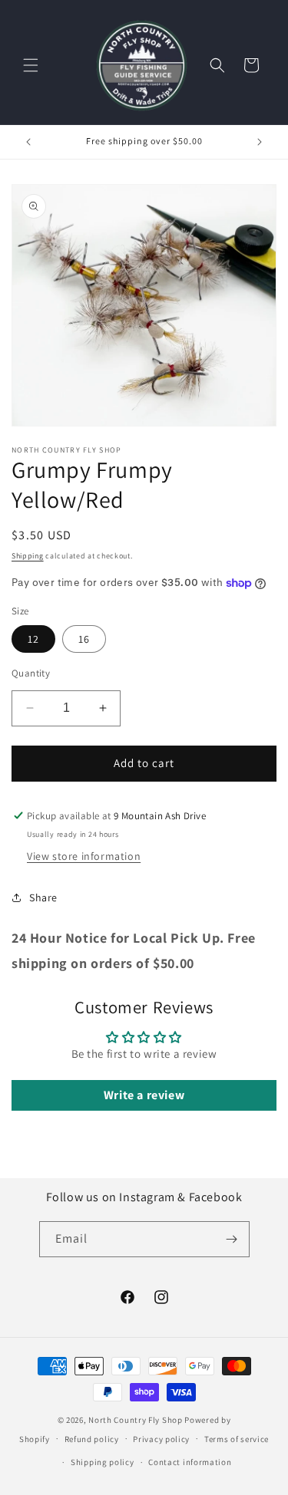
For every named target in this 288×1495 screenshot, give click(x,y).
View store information (84, 856)
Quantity (31, 673)
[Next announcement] (259, 142)
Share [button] (43, 897)
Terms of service (236, 1439)
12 (33, 639)
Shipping (28, 556)
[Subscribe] (232, 1239)
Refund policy (92, 1439)
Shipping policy (102, 1462)
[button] (31, 65)
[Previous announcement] (28, 142)
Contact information (189, 1462)
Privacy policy (161, 1439)
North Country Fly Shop (135, 1419)
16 (84, 639)
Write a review (144, 1095)
